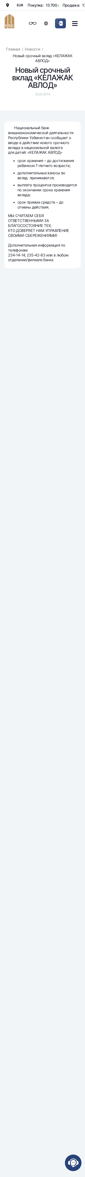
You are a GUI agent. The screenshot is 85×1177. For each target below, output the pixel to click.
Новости (32, 49)
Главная (13, 49)
